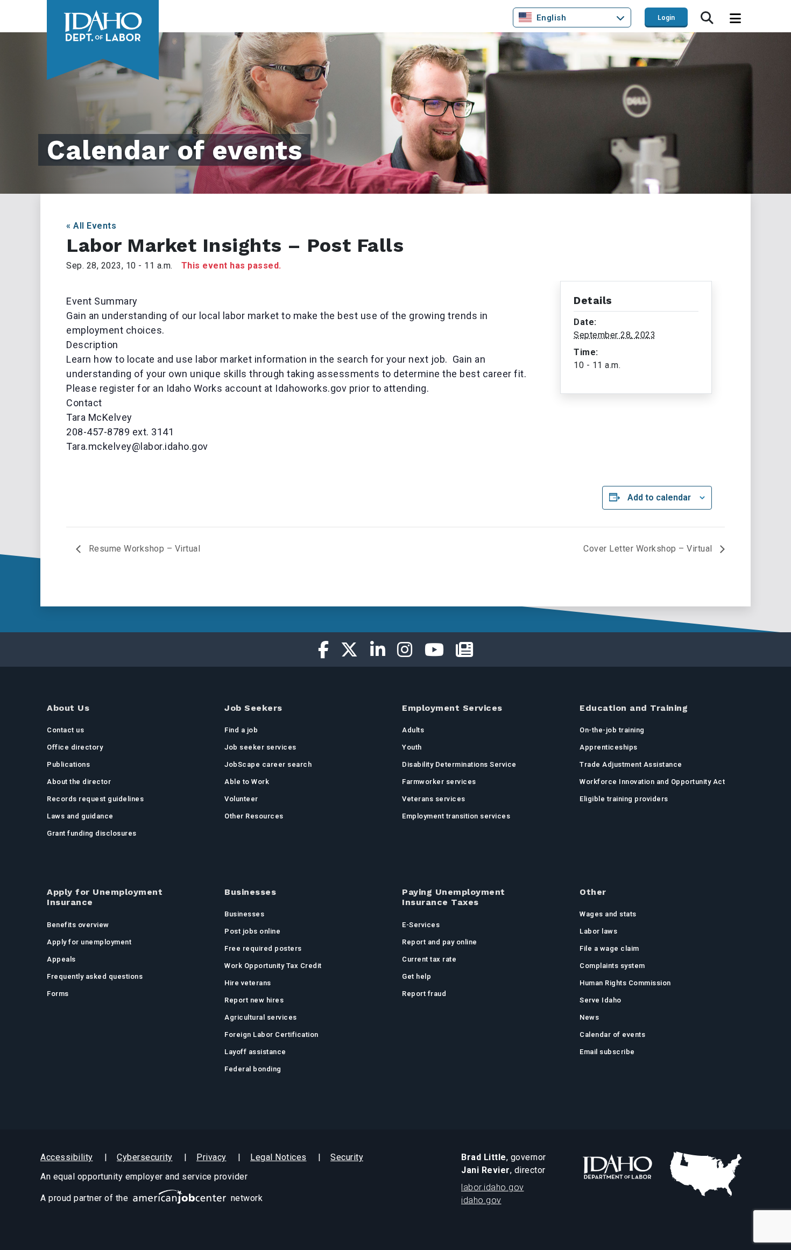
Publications (68, 764)
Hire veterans (247, 983)
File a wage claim (609, 948)
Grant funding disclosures (92, 833)
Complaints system (612, 966)
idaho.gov (481, 1200)
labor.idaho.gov (492, 1187)
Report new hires (254, 1000)
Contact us (65, 730)
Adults (413, 730)
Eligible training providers (624, 799)
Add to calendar (659, 497)
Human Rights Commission (625, 983)
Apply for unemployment (89, 942)
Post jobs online (252, 931)
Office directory (75, 747)
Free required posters (263, 948)
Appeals (61, 959)
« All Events (91, 226)
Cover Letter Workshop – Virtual (649, 548)
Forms (58, 994)
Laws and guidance (80, 816)
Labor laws (598, 931)
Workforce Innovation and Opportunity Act (652, 782)
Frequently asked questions (95, 976)
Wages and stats (608, 914)
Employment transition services (456, 816)
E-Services (421, 925)
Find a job (241, 730)
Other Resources (254, 816)
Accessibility (66, 1157)
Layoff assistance (255, 1052)
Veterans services (433, 799)
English (551, 18)
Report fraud (424, 994)
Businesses (244, 914)
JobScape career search (268, 764)
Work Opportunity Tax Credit (273, 966)
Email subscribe (607, 1052)
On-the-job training (612, 730)
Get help (416, 976)
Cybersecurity (145, 1157)
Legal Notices (278, 1157)
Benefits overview (78, 925)
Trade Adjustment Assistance (631, 764)
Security (346, 1157)
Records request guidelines (95, 799)
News (589, 1017)
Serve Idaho (601, 1000)
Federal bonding (252, 1069)
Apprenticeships (609, 747)
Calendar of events (612, 1034)
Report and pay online (439, 942)
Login (666, 18)
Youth (412, 747)
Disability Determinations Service (459, 764)
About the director (79, 782)
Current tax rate (429, 959)
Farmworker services (439, 782)
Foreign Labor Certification (271, 1034)
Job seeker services (260, 747)
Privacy (211, 1157)
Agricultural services (260, 1017)
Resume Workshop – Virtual (143, 548)
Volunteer (241, 799)
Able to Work (246, 782)
